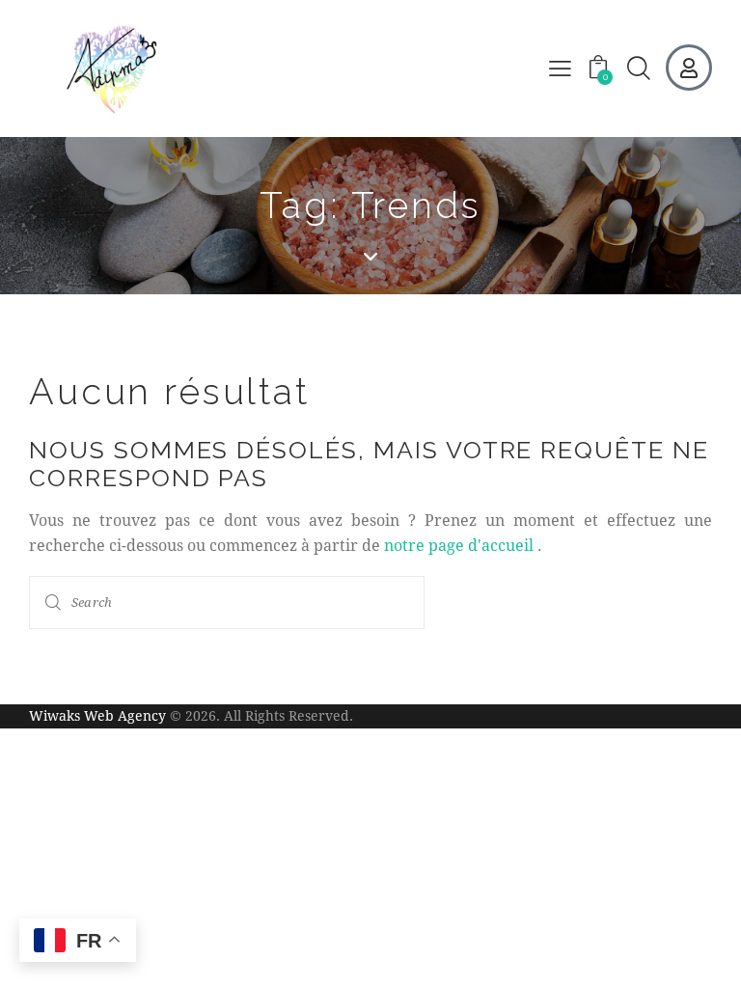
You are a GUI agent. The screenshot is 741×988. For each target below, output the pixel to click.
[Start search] (54, 602)
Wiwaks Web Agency (97, 715)
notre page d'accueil (459, 545)
